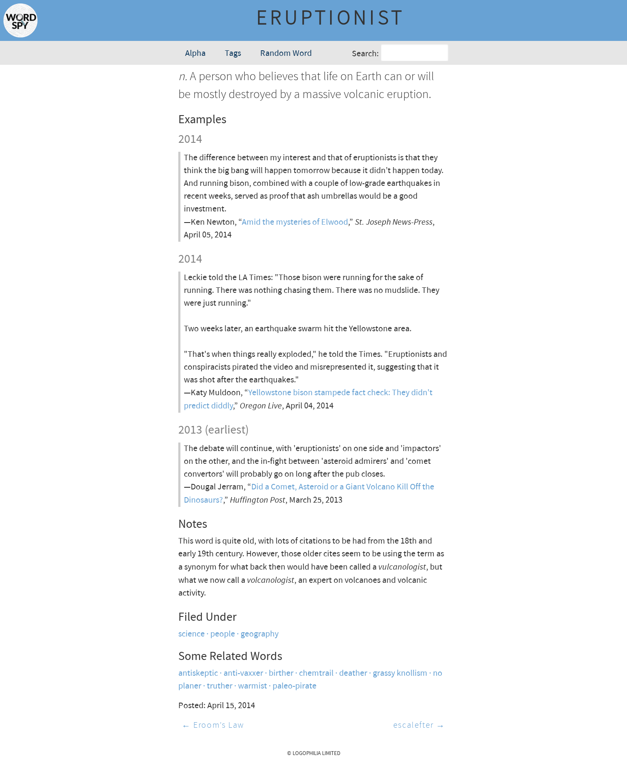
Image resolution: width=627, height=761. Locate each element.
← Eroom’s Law (213, 725)
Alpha (195, 53)
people (222, 634)
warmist (252, 686)
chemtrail (316, 673)
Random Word (286, 53)
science (191, 634)
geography (260, 634)
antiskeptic (198, 673)
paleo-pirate (294, 686)
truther (219, 686)
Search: (365, 54)
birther (281, 673)
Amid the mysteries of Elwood (295, 222)
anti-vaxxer (243, 673)
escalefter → (419, 725)
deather (353, 673)
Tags (233, 53)
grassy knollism (400, 673)
